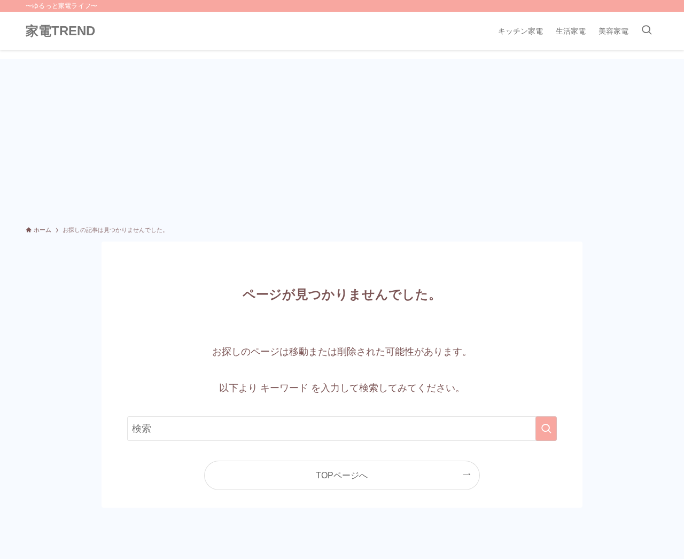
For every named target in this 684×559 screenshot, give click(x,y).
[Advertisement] (342, 139)
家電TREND (60, 31)
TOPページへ (342, 475)
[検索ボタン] (646, 31)
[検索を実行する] (546, 428)
